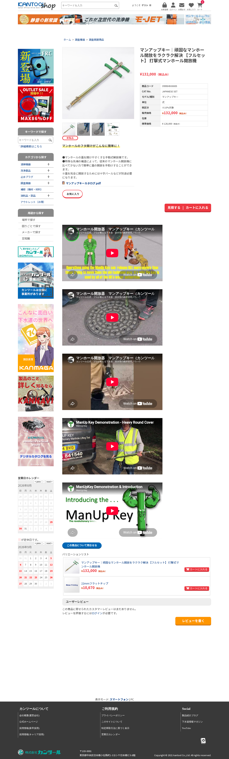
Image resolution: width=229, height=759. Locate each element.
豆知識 (26, 238)
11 (30, 509)
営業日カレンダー (110, 734)
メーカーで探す (31, 232)
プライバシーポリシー (113, 715)
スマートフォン (119, 699)
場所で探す (28, 220)
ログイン (97, 613)
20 (41, 515)
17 (25, 515)
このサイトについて (111, 721)
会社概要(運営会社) (29, 715)
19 (36, 515)
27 (41, 521)
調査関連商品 (96, 39)
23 (20, 521)
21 (46, 515)
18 (30, 515)
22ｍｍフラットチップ (94, 583)
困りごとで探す (31, 226)
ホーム (67, 39)
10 (25, 509)
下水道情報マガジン (192, 721)
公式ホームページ (28, 721)
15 (51, 509)
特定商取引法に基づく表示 (115, 728)
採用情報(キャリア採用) (31, 734)
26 (36, 521)
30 (20, 528)
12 (36, 509)
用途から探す (36, 213)
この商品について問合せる (82, 545)
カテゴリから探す (36, 157)
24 (25, 521)
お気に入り (72, 194)
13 (41, 509)
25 (30, 521)
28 (46, 521)
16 (20, 515)
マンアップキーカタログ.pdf (83, 183)
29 (51, 521)
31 (25, 528)
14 (46, 509)
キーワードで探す (36, 132)
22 (51, 515)
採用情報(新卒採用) (29, 728)
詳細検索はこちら (31, 146)
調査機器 (80, 39)
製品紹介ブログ (190, 715)
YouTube (186, 728)
